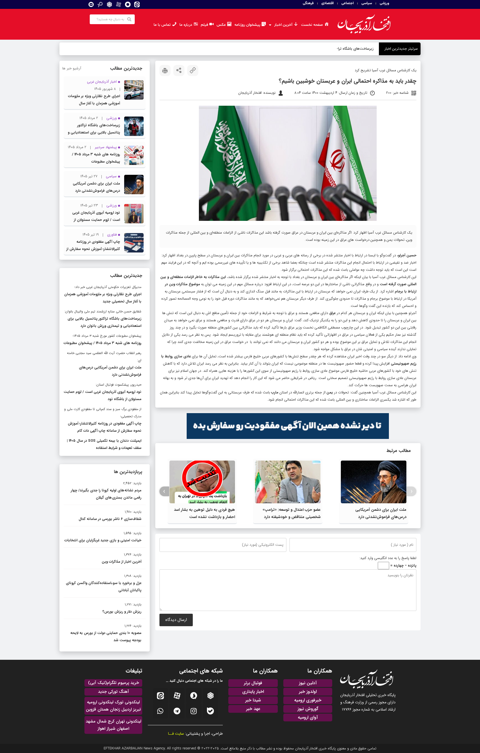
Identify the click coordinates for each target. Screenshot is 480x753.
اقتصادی (327, 3)
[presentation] (411, 491)
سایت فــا (176, 734)
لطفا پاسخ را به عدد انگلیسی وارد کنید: (387, 558)
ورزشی (384, 3)
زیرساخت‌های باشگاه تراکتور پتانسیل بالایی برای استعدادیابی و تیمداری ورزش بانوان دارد (94, 132)
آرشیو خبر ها (71, 68)
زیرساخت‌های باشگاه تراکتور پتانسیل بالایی (341, 49)
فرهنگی (308, 3)
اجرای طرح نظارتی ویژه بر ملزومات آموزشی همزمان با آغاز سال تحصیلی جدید (94, 103)
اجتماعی (347, 3)
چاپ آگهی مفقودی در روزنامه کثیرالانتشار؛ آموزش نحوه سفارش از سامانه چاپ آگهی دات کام (93, 249)
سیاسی (366, 3)
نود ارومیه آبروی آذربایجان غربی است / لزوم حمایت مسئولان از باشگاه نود (96, 220)
